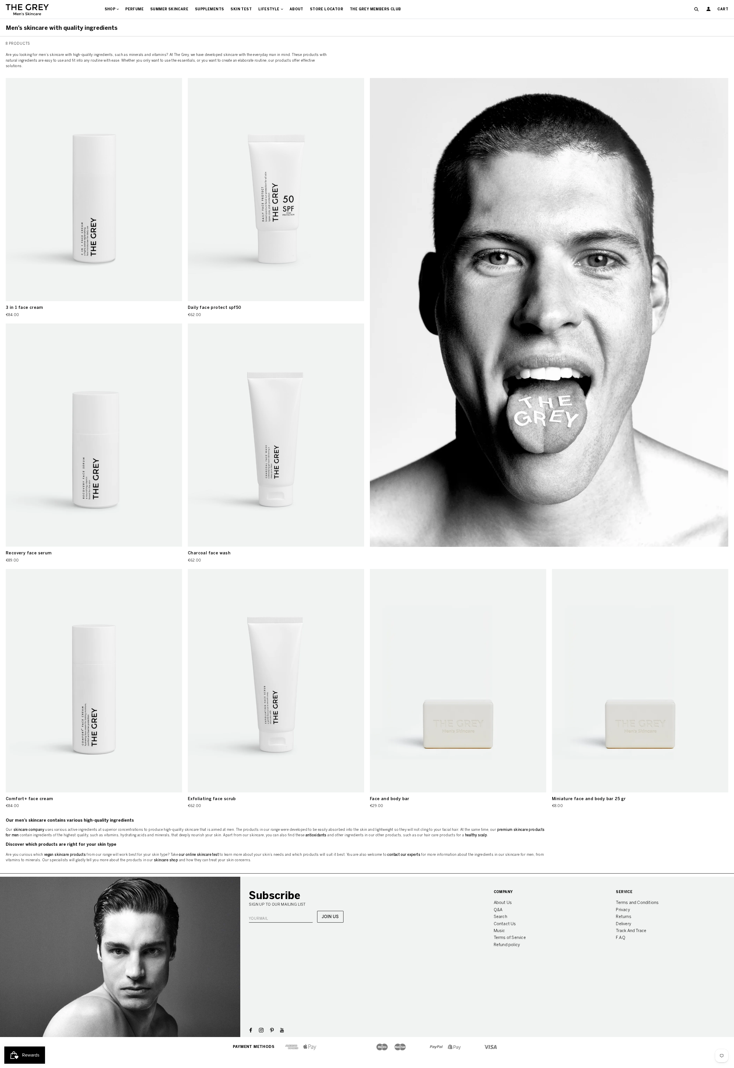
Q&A (498, 909)
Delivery (623, 923)
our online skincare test (199, 855)
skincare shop (166, 860)
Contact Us (505, 923)
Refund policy (507, 944)
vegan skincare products (65, 855)
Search (500, 916)
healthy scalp (476, 835)
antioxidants (316, 835)
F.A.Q (620, 937)
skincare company (28, 830)
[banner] (27, 9)
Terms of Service (510, 937)
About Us (503, 902)
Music (499, 930)
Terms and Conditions (637, 902)
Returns (623, 916)
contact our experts (403, 855)
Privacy (623, 909)
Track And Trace (631, 930)
